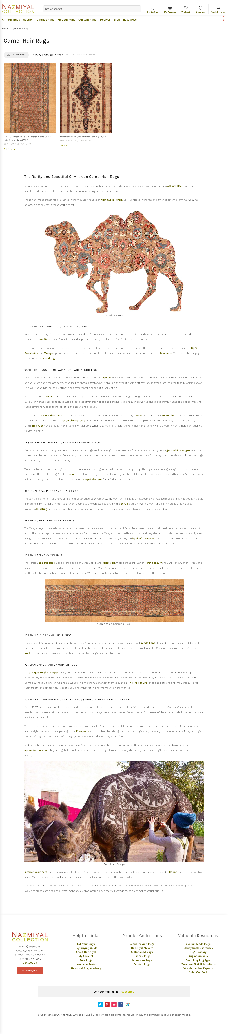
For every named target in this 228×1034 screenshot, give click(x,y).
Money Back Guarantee (198, 948)
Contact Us (152, 12)
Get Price (10, 149)
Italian (173, 871)
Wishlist (185, 12)
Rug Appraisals (198, 956)
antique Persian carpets (44, 672)
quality (43, 339)
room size (168, 415)
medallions (148, 643)
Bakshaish (31, 353)
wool (27, 653)
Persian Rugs (142, 964)
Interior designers (35, 871)
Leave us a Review (86, 964)
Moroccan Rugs (142, 960)
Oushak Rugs (142, 956)
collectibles (174, 186)
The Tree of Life (137, 682)
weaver (106, 377)
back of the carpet (144, 538)
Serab (124, 503)
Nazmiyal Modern (142, 948)
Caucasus (166, 353)
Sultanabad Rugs (142, 952)
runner (138, 415)
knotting (41, 509)
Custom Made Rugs (198, 944)
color (49, 396)
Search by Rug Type (198, 960)
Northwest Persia (112, 199)
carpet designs (92, 479)
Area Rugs (85, 960)
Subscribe (127, 991)
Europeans (83, 731)
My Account (170, 12)
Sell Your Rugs (86, 944)
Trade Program (218, 12)
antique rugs (46, 562)
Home (5, 28)
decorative (74, 474)
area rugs (37, 425)
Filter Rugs (19, 55)
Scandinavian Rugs (142, 944)
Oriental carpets (51, 415)
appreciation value (36, 750)
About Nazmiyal (86, 952)
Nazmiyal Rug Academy (86, 968)
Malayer (49, 353)
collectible (108, 562)
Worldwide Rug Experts (198, 968)
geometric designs (178, 450)
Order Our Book (198, 972)
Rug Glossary (198, 952)
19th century (154, 562)
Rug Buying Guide (86, 948)
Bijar (194, 348)
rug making (47, 358)
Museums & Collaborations (198, 964)
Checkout (200, 12)
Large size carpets (73, 420)
